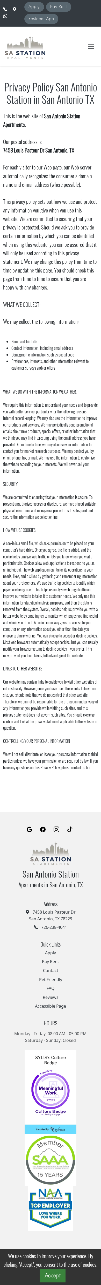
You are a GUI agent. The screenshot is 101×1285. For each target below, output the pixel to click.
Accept (52, 1275)
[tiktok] (70, 829)
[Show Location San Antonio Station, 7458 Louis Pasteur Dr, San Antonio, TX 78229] (14, 9)
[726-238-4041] (5, 9)
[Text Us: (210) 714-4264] (5, 16)
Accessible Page (50, 1006)
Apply (34, 7)
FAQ (51, 988)
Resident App (41, 19)
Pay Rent (58, 7)
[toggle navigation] (91, 46)
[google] (29, 829)
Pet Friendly (50, 979)
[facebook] (43, 829)
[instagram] (56, 829)
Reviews (51, 997)
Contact (50, 970)
